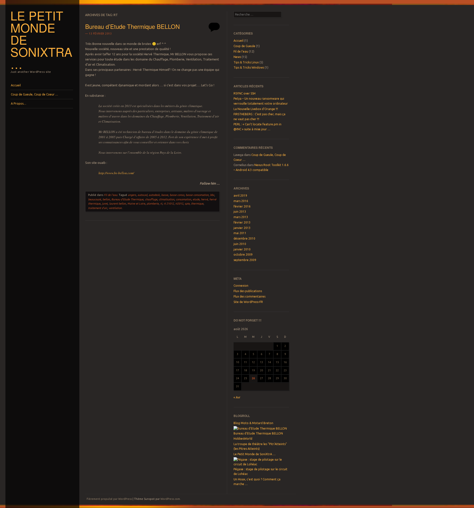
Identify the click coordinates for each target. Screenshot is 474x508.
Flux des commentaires (249, 296)
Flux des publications (248, 291)
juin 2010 (240, 243)
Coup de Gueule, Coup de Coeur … (34, 94)
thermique (197, 203)
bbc (212, 194)
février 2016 (242, 206)
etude (196, 199)
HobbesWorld (243, 438)
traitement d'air (97, 208)
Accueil (16, 85)
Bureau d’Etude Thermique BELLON (132, 26)
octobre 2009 (243, 254)
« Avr (237, 397)
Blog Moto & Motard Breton (253, 423)
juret (105, 203)
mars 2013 (241, 217)
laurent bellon (117, 203)
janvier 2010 (242, 249)
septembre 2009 (245, 260)
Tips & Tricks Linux (246, 62)
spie (187, 203)
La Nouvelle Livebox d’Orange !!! (256, 109)
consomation (183, 199)
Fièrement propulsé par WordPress (109, 498)
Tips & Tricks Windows (249, 67)
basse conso (177, 194)
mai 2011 (240, 233)
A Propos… (18, 103)
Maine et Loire (136, 203)
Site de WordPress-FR (248, 301)
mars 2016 (241, 201)
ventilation (115, 208)
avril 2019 (240, 195)
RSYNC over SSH (245, 93)
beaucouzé (94, 199)
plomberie (153, 203)
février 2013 (242, 222)
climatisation (166, 199)
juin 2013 (240, 211)
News (237, 56)
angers (132, 194)
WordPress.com (170, 498)
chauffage (151, 199)
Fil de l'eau (110, 194)
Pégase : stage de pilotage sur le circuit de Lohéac (260, 471)
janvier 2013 (242, 227)
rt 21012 (169, 203)
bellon (106, 199)
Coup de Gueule (244, 46)
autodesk (154, 194)
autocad (142, 194)
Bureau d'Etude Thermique (127, 199)
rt (161, 203)
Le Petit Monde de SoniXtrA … (255, 454)
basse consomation (197, 194)
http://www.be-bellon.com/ (116, 173)
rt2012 (179, 203)
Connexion (241, 285)
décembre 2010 (244, 238)
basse (164, 194)
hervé (204, 199)
